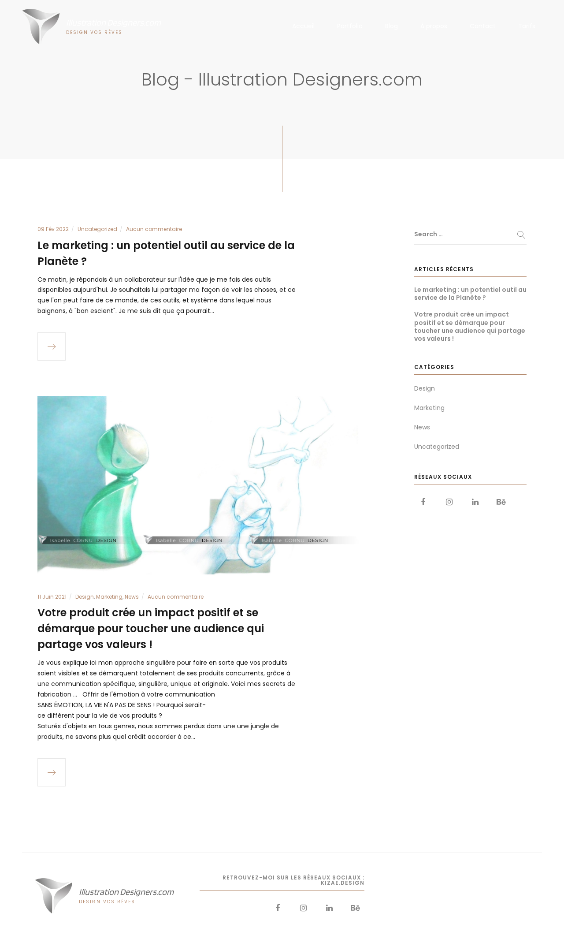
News (132, 596)
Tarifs (526, 26)
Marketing (109, 596)
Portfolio (350, 26)
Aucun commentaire (154, 229)
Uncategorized (97, 229)
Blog (391, 26)
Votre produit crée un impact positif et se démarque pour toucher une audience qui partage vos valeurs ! (150, 628)
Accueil (303, 26)
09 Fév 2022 (53, 229)
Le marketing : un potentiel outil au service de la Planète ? (470, 294)
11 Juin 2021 (52, 596)
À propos (433, 26)
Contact (483, 26)
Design (84, 596)
